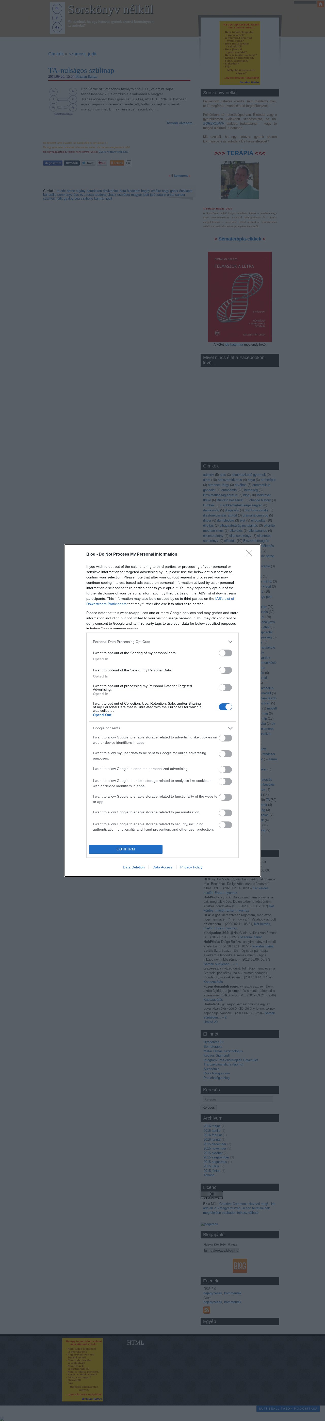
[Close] (250, 554)
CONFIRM (126, 849)
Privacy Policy (191, 867)
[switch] (225, 653)
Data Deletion (134, 867)
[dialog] (162, 711)
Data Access (162, 867)
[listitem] (162, 641)
